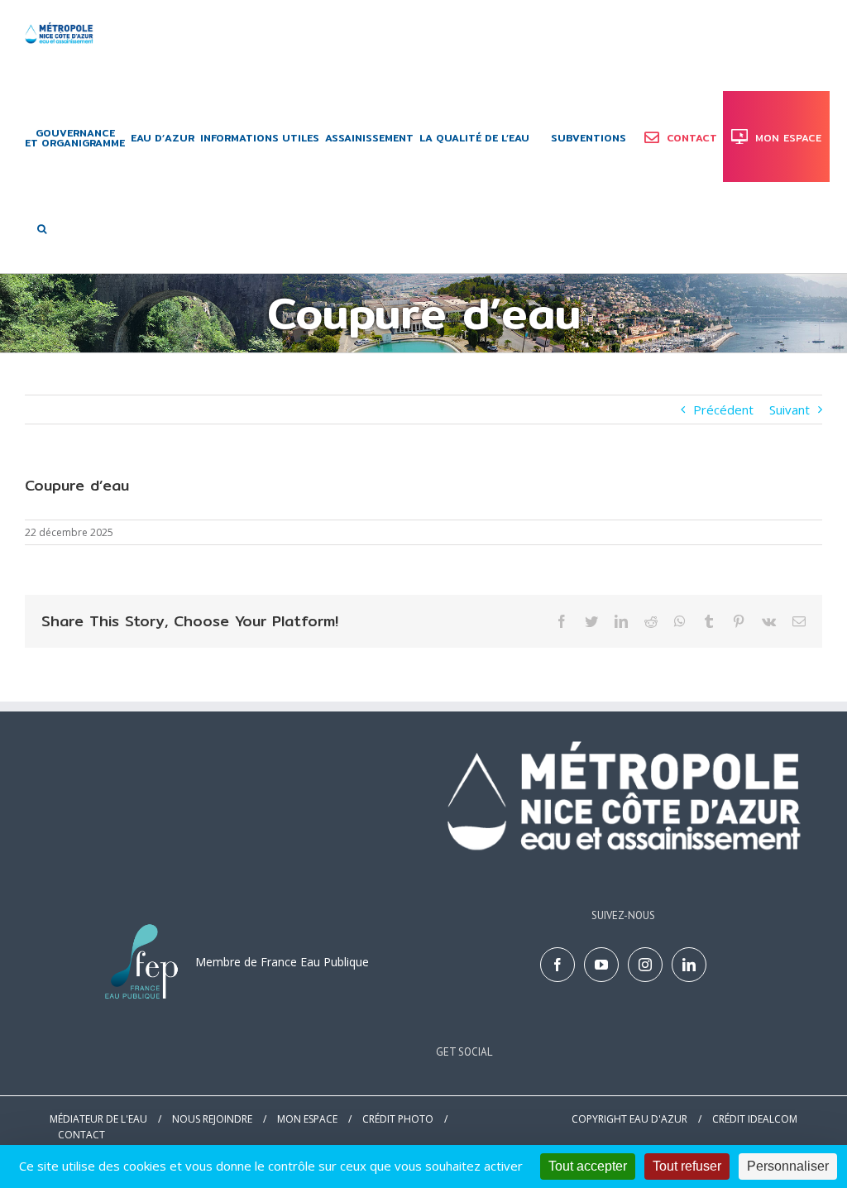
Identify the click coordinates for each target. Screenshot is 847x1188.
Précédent (723, 409)
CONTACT (81, 1135)
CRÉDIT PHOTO (397, 1119)
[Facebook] (557, 964)
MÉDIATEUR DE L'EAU (98, 1119)
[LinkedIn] (689, 964)
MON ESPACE (307, 1119)
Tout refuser (687, 1166)
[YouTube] (601, 964)
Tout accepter (587, 1166)
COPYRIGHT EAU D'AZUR (629, 1119)
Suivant (789, 409)
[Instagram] (645, 964)
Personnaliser (788, 1166)
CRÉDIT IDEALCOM (754, 1119)
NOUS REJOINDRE (212, 1119)
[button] (42, 227)
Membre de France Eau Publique (282, 962)
